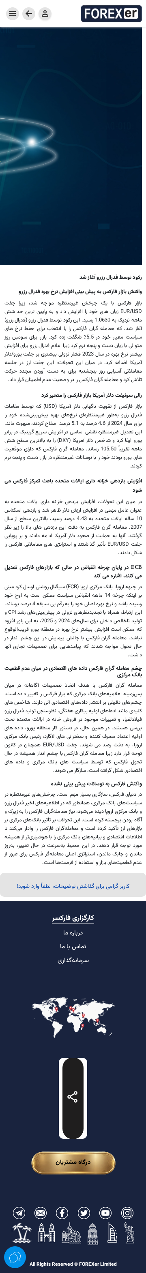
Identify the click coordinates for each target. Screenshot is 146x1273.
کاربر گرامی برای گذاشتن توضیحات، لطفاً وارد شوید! (73, 886)
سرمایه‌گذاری (73, 960)
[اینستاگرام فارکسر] (127, 1213)
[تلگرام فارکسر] (19, 1213)
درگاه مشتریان (73, 1162)
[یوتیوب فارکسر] (105, 1213)
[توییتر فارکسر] (84, 1213)
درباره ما (73, 933)
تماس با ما (73, 947)
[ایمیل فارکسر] (40, 1213)
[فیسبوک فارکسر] (62, 1213)
